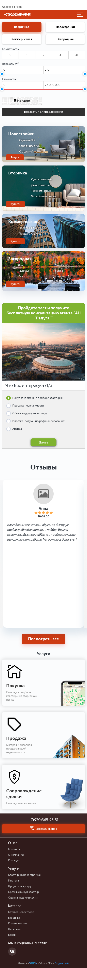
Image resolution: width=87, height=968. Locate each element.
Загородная (65, 39)
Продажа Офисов (30, 233)
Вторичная (21, 27)
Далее (43, 442)
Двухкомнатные (41, 185)
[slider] (2, 74)
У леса (59, 271)
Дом (20, 265)
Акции (15, 157)
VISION (33, 963)
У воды (59, 265)
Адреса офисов (12, 7)
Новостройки (65, 27)
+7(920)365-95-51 (43, 820)
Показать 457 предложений (43, 112)
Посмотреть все (43, 638)
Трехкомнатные (41, 191)
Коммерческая (22, 39)
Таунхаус (24, 271)
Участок (23, 276)
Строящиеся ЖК (29, 146)
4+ (77, 55)
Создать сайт (62, 963)
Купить (15, 204)
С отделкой (26, 151)
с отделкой (62, 276)
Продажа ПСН (28, 228)
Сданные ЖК (27, 140)
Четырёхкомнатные (43, 196)
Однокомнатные (41, 179)
